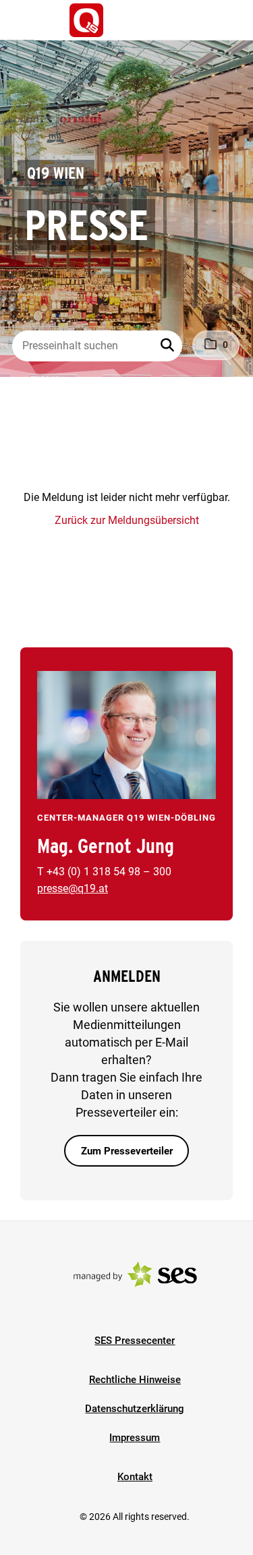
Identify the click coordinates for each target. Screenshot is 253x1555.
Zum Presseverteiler (127, 1151)
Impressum (134, 1438)
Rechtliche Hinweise (135, 1380)
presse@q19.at (72, 888)
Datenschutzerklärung (134, 1409)
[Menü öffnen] (23, 19)
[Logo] (86, 20)
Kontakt (134, 1477)
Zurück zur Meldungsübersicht (127, 520)
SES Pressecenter (134, 1340)
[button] (168, 345)
